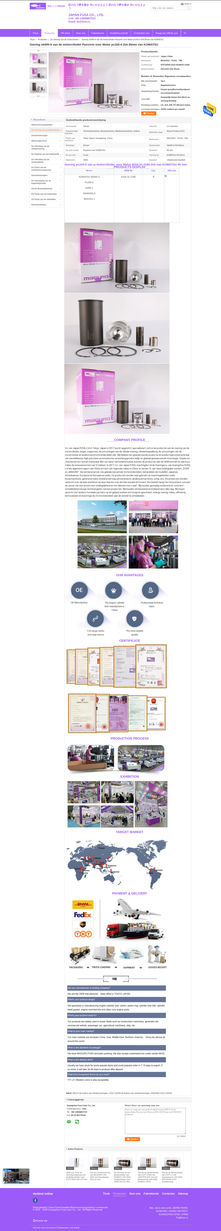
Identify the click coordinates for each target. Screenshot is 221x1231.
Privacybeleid (39, 1207)
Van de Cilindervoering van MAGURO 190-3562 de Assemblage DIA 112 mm (100, 1176)
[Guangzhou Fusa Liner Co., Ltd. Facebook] (35, 1200)
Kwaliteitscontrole (119, 33)
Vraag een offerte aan (166, 33)
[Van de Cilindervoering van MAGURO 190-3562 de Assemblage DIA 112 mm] (100, 1162)
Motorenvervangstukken (42, 125)
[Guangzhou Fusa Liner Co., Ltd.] (47, 6)
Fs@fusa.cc (182, 1217)
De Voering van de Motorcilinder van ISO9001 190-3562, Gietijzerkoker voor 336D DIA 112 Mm (122, 1177)
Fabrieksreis (97, 33)
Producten (49, 33)
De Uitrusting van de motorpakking (40, 160)
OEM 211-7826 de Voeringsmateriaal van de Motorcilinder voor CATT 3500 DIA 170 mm (76, 1176)
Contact (150, 113)
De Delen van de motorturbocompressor (41, 168)
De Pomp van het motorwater (44, 194)
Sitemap (183, 1193)
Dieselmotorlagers (39, 175)
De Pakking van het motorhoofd (45, 154)
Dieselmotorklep (38, 205)
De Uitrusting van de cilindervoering (40, 147)
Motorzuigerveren (39, 141)
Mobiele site (41, 1220)
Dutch (187, 4)
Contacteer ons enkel (68, 1227)
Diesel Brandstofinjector (41, 189)
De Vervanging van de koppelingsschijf (41, 182)
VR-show (65, 33)
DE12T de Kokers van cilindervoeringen (90, 1093)
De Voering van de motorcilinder (64, 39)
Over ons (80, 33)
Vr (185, 33)
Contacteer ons (141, 33)
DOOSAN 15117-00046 (161, 1093)
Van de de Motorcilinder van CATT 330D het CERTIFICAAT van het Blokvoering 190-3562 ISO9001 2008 (148, 1177)
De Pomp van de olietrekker (43, 199)
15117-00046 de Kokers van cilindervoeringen (129, 1093)
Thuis (35, 33)
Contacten (168, 1193)
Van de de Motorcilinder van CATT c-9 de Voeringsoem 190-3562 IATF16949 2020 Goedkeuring (172, 1177)
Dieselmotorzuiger (39, 135)
